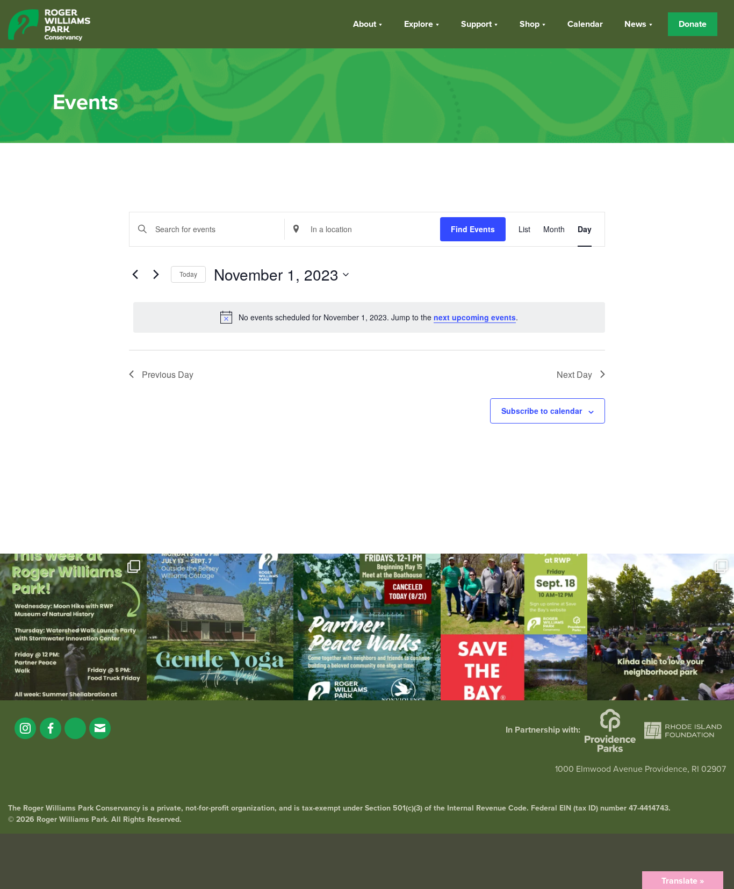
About (364, 24)
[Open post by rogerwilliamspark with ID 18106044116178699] (514, 627)
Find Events (473, 229)
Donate (693, 24)
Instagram (25, 728)
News (635, 24)
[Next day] (156, 274)
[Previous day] (135, 274)
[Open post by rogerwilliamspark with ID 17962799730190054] (220, 627)
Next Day (574, 374)
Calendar (585, 24)
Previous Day (167, 374)
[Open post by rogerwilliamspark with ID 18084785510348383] (73, 627)
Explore (418, 24)
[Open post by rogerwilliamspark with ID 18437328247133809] (660, 627)
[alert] (369, 317)
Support (476, 24)
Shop (529, 24)
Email (100, 728)
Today (188, 273)
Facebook (50, 728)
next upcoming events (475, 317)
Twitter (75, 728)
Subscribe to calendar (541, 410)
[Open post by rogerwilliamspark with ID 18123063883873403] (366, 627)
